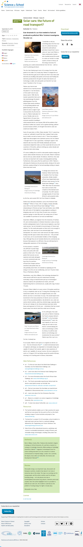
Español (5, 60)
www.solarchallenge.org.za (40, 378)
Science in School (27, 18)
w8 (38, 457)
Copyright (27, 521)
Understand (29, 10)
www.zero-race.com (30, 395)
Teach (35, 10)
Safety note (27, 523)
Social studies (10, 45)
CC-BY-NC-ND (27, 499)
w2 (29, 203)
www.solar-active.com (31, 435)
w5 (51, 320)
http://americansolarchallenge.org (34, 374)
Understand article (17, 21)
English (5, 53)
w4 (47, 318)
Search (74, 4)
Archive (43, 521)
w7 (35, 449)
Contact (61, 4)
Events (40, 10)
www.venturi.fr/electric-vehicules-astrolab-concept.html (40, 385)
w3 (50, 205)
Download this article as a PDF (70, 33)
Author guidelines (60, 10)
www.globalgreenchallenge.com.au (34, 369)
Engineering (15, 39)
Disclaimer (27, 526)
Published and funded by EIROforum (10, 540)
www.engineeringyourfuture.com (34, 425)
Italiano (5, 58)
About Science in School (7, 521)
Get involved (51, 10)
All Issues (17, 10)
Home (3, 10)
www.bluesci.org (38, 400)
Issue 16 (41, 18)
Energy (16, 43)
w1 (54, 183)
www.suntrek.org (29, 416)
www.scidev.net (53, 403)
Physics (4, 41)
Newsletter (68, 4)
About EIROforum (6, 523)
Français (5, 55)
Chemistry (9, 39)
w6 (41, 344)
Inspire (22, 10)
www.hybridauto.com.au (50, 390)
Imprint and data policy (7, 526)
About (45, 10)
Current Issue (9, 10)
